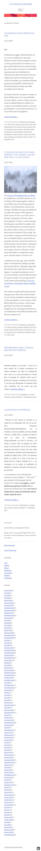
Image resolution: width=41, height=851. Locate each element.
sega (5, 137)
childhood (26, 327)
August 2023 (8, 660)
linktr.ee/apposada (9, 545)
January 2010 (8, 817)
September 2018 (9, 722)
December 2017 (9, 730)
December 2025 (9, 608)
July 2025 (7, 620)
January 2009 (8, 832)
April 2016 (7, 750)
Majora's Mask (13, 330)
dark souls (33, 124)
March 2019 (7, 717)
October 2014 (8, 772)
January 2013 (8, 797)
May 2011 (7, 810)
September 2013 (9, 785)
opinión (13, 397)
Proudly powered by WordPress (13, 847)
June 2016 (7, 745)
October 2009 (8, 820)
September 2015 (9, 762)
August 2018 (8, 725)
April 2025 (7, 628)
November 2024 (9, 638)
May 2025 (7, 625)
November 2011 (9, 805)
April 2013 (7, 790)
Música (6, 568)
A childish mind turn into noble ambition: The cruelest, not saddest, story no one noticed (19, 154)
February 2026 (8, 603)
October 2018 (8, 720)
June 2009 (7, 825)
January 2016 (8, 757)
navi (24, 330)
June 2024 (7, 643)
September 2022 (9, 680)
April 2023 (7, 665)
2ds (5, 508)
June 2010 (7, 812)
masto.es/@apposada (10, 550)
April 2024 (7, 645)
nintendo (20, 134)
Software (7, 575)
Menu (20, 9)
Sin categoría (8, 573)
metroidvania (8, 134)
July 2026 (7, 593)
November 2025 (9, 610)
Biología (6, 565)
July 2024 (7, 640)
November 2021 (9, 688)
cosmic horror (24, 124)
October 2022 (8, 678)
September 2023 (9, 658)
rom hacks (32, 134)
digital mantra (8, 127)
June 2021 (7, 695)
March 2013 (7, 792)
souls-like (10, 137)
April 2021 (7, 700)
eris (15, 127)
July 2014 (7, 780)
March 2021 (7, 703)
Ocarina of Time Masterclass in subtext (21, 196)
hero (31, 327)
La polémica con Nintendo (17, 410)
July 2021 (7, 693)
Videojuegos (31, 122)
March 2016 (7, 752)
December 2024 (9, 635)
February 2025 (8, 633)
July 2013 (7, 787)
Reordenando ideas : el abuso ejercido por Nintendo (18, 348)
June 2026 (7, 595)
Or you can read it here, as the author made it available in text (20, 283)
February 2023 (8, 670)
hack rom (19, 127)
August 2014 (8, 777)
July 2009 (7, 822)
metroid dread (17, 132)
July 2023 (7, 663)
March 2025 (7, 630)
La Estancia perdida (20, 4)
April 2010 (7, 815)
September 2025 (9, 615)
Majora (6, 330)
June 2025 (7, 623)
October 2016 (8, 737)
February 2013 (8, 795)
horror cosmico (27, 127)
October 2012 (8, 800)
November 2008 (9, 835)
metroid (26, 129)
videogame (27, 332)
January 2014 (8, 782)
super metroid (18, 137)
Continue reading (11, 117)
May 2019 (7, 715)
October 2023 (8, 655)
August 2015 (8, 765)
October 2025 (8, 613)
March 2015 (7, 770)
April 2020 (7, 707)
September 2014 (9, 775)
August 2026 (8, 590)
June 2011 (7, 807)
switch (26, 137)
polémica (19, 397)
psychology (20, 332)
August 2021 (8, 690)
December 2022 (9, 673)
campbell (20, 327)
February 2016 (8, 755)
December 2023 (9, 650)
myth (20, 330)
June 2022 (7, 683)
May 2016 (7, 747)
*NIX (5, 563)
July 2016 (7, 742)
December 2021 (9, 685)
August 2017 (8, 732)
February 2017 (8, 735)
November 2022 (9, 675)
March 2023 (7, 668)
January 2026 (8, 605)
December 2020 (9, 705)
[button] (38, 848)
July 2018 (7, 727)
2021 (13, 124)
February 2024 (8, 648)
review (26, 134)
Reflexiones (23, 122)
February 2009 (8, 830)
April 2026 (7, 598)
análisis (17, 124)
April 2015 (7, 767)
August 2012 (8, 802)
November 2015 (9, 760)
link (35, 327)
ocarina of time (11, 332)
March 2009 (7, 827)
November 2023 (9, 653)
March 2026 (7, 600)
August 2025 (8, 618)
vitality (30, 137)
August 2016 (8, 740)
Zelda (33, 332)
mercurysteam (18, 129)
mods (15, 134)
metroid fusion (27, 132)
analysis (14, 327)
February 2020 (8, 710)
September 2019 (9, 712)
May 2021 (7, 698)
